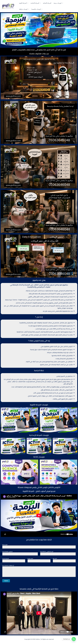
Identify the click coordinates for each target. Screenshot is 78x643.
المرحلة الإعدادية (35, 3)
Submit (6, 580)
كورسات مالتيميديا (36, 9)
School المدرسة (6, 558)
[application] (27, 3)
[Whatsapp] (74, 639)
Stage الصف (30, 558)
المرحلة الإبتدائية (47, 3)
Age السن (55, 558)
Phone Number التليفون (7, 551)
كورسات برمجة (57, 3)
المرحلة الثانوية (23, 3)
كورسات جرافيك (23, 9)
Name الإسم (5, 544)
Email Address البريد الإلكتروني (47, 551)
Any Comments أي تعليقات (8, 565)
